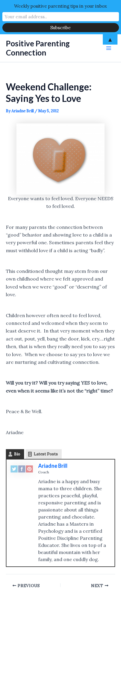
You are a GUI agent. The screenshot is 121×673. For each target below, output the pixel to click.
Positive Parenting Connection (38, 48)
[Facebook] (21, 468)
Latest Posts (46, 454)
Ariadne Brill (53, 465)
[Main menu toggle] (108, 48)
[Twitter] (14, 468)
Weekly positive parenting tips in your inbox (60, 6)
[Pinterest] (29, 468)
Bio (17, 454)
